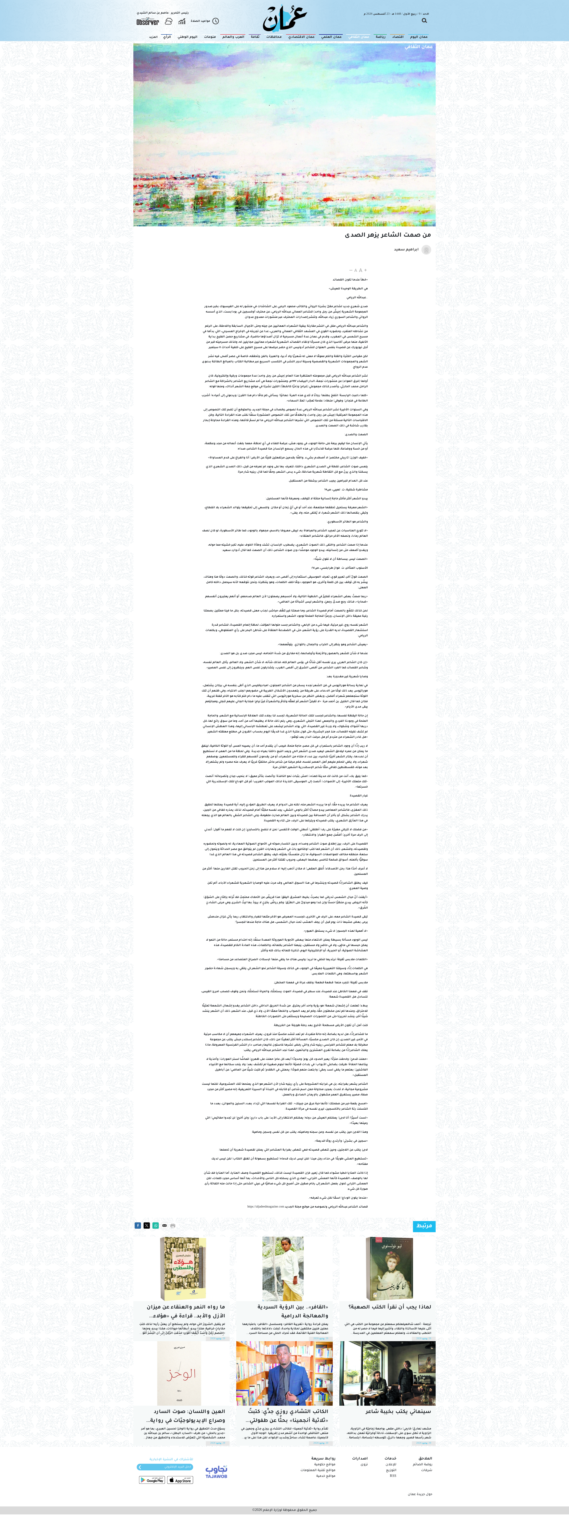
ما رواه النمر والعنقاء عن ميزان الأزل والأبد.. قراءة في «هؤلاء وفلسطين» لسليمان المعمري (186, 1313)
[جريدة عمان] (284, 17)
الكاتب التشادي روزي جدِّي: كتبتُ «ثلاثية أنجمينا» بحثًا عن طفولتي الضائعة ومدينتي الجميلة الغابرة (287, 1417)
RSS (393, 1476)
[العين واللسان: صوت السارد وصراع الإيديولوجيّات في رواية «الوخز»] (181, 1373)
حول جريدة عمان (420, 1494)
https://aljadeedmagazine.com (265, 1207)
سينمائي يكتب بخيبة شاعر (398, 1412)
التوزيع (391, 1470)
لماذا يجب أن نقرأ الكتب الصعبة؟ (390, 1307)
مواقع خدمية (325, 1476)
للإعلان (391, 1465)
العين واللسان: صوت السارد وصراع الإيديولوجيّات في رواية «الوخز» (187, 1417)
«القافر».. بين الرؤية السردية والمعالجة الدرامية (293, 1312)
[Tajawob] (215, 1471)
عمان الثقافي (419, 47)
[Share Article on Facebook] (137, 1225)
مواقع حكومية (324, 1465)
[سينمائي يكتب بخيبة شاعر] (387, 1373)
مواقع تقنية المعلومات (318, 1470)
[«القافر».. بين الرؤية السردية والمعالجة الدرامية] (284, 1269)
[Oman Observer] (148, 21)
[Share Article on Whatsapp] (155, 1225)
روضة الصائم (422, 1465)
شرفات (426, 1470)
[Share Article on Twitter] (146, 1225)
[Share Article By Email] (164, 1225)
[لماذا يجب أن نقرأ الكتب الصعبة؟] (387, 1269)
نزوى (364, 1465)
